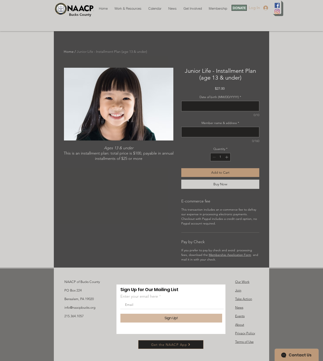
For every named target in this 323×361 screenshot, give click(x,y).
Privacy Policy (245, 333)
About (239, 325)
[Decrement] (213, 157)
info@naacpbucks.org (79, 307)
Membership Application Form (230, 255)
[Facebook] (277, 5)
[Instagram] (277, 11)
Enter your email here (139, 296)
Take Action (243, 299)
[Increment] (227, 157)
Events (240, 316)
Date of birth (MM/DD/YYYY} (220, 97)
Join (238, 290)
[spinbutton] (220, 157)
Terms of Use (244, 342)
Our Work (242, 282)
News (239, 307)
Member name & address (220, 123)
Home (69, 51)
